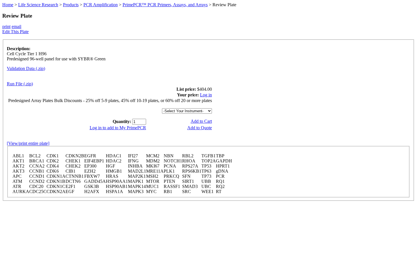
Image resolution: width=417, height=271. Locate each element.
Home (7, 4)
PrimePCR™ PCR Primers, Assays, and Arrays (165, 4)
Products (71, 4)
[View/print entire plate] (28, 143)
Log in (206, 94)
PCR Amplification (100, 4)
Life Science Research (38, 4)
